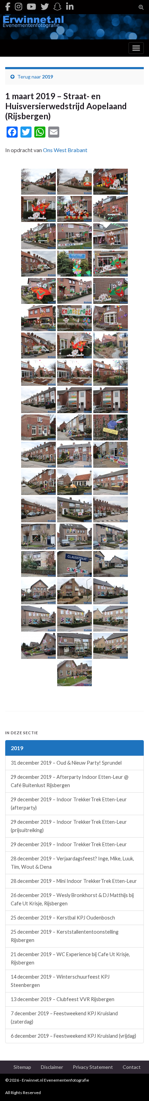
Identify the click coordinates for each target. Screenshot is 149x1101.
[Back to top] (133, 1085)
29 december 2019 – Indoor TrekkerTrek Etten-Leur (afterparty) (69, 803)
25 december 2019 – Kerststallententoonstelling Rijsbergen (65, 936)
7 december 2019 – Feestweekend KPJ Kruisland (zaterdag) (64, 1017)
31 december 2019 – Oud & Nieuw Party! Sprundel (66, 763)
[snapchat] (57, 6)
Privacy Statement (93, 1067)
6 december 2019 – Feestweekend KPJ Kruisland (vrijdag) (73, 1036)
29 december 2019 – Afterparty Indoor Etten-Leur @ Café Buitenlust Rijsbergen (70, 781)
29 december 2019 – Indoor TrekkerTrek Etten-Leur (69, 844)
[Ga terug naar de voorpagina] (74, 26)
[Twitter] (45, 6)
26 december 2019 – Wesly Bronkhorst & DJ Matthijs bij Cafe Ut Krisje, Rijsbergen (72, 899)
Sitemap (22, 1067)
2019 (47, 77)
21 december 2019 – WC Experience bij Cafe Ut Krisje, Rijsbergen (70, 958)
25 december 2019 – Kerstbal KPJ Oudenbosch (63, 918)
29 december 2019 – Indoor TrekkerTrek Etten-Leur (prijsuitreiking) (69, 826)
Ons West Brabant (65, 150)
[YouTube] (31, 6)
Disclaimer (52, 1067)
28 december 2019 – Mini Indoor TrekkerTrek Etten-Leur (74, 881)
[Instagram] (18, 6)
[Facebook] (7, 6)
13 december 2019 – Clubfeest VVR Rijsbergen (62, 999)
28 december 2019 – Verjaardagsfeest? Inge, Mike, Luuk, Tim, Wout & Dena (72, 863)
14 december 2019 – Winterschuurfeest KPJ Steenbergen (60, 981)
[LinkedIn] (69, 6)
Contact (132, 1067)
